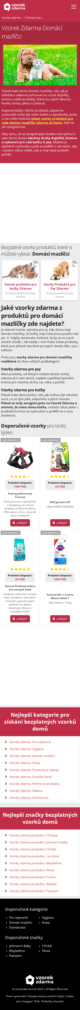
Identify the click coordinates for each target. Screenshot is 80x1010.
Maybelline (17, 951)
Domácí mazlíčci (20, 922)
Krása (46, 922)
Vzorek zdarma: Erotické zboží (30, 777)
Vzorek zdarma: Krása (24, 763)
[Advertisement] (40, 203)
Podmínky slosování (52, 1001)
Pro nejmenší (18, 917)
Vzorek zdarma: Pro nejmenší (30, 742)
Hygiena (48, 917)
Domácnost (17, 927)
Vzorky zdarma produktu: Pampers (34, 891)
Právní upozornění (16, 996)
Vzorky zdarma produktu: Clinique (33, 835)
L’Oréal (47, 946)
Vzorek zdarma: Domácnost (28, 798)
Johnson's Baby (20, 946)
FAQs (37, 1001)
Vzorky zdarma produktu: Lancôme (34, 856)
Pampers (15, 956)
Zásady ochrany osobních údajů (46, 996)
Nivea (46, 951)
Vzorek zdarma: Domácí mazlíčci (32, 756)
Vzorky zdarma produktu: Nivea (31, 870)
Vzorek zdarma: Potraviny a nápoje (34, 770)
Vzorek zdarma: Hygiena (26, 749)
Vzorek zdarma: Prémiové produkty (34, 784)
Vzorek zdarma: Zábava (25, 791)
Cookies (69, 996)
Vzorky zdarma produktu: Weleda (33, 884)
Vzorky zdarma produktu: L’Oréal (32, 849)
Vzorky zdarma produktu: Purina (32, 877)
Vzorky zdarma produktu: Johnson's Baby (38, 842)
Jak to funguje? (24, 1001)
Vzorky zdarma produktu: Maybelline (35, 863)
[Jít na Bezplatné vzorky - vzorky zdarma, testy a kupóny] (14, 7)
